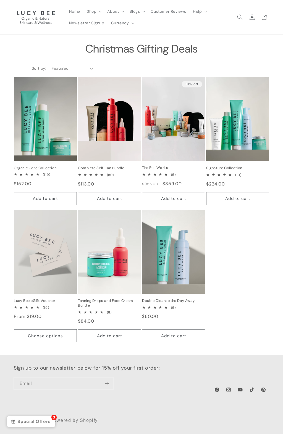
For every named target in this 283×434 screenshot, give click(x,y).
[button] (93, 11)
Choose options (45, 336)
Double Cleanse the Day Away (168, 301)
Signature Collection (224, 168)
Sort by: (39, 68)
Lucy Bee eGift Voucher (34, 301)
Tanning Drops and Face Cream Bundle (105, 303)
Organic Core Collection (35, 168)
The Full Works (155, 168)
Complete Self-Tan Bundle (101, 168)
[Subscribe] (107, 383)
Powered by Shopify (74, 420)
